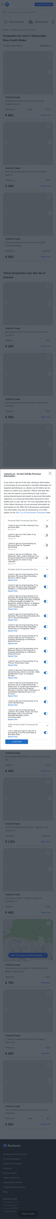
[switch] (46, 526)
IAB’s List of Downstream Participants (31, 512)
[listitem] (28, 520)
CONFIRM (16, 742)
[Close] (50, 474)
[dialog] (28, 609)
